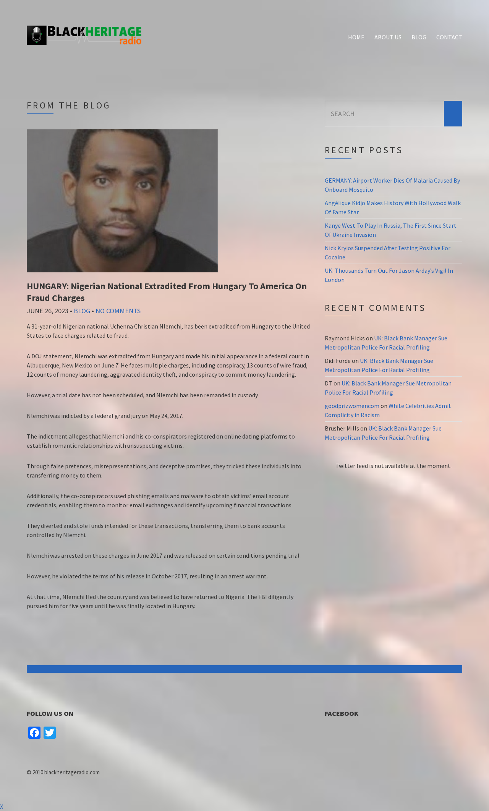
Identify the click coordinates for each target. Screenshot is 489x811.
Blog (418, 37)
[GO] (453, 113)
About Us (388, 37)
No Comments (118, 310)
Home (356, 37)
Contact (449, 37)
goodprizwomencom (352, 406)
